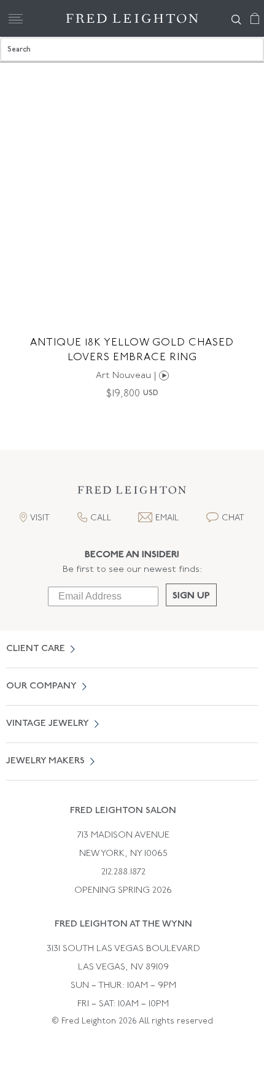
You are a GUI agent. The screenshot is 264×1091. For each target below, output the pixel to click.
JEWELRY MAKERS (45, 761)
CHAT (233, 518)
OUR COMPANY (41, 686)
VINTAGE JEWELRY (47, 723)
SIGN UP (191, 596)
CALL (100, 518)
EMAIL (167, 518)
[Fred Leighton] (132, 18)
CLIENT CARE (35, 648)
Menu (15, 18)
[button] (132, 493)
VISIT (40, 518)
